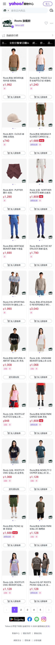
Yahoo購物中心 (21, 4)
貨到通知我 (14, 377)
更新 (47, 626)
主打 (4, 42)
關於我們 (27, 633)
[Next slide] (25, 59)
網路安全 (17, 640)
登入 (47, 3)
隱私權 (27, 640)
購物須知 (38, 633)
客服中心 (16, 633)
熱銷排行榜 (12, 35)
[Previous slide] (4, 59)
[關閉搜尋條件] (8, 10)
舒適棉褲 (43, 42)
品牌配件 (51, 42)
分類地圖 (37, 640)
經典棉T (35, 42)
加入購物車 (15, 96)
